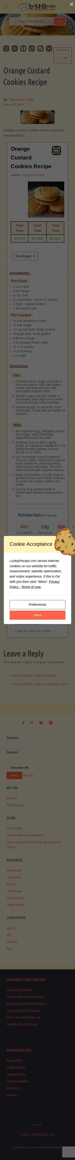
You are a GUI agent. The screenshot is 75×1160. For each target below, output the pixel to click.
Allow (38, 615)
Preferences (37, 604)
